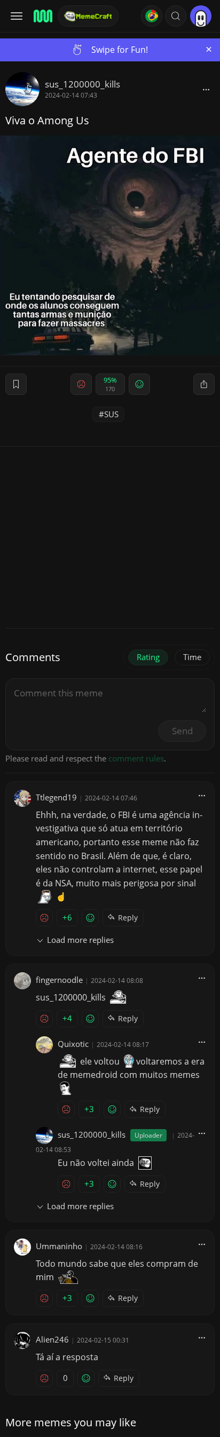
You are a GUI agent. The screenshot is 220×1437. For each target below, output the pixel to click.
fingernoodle (59, 979)
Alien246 (52, 1339)
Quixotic (73, 1043)
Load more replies (80, 939)
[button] (175, 16)
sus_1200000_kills (82, 84)
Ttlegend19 (56, 797)
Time (192, 657)
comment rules (136, 758)
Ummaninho (59, 1246)
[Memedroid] (42, 16)
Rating (148, 657)
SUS (111, 414)
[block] (206, 89)
